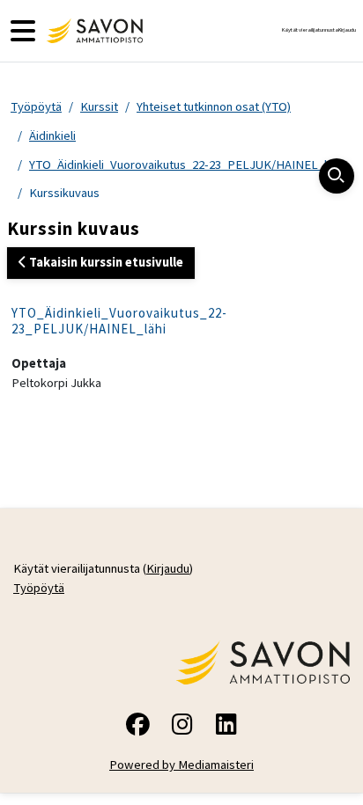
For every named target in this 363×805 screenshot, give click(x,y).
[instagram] (181, 727)
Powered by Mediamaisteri (181, 764)
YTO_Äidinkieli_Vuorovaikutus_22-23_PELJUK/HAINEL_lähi (185, 164)
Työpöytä (36, 106)
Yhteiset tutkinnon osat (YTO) (214, 106)
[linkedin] (226, 727)
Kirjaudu (347, 29)
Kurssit (99, 106)
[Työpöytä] (92, 30)
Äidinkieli (52, 135)
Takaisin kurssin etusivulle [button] (104, 262)
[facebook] (137, 727)
